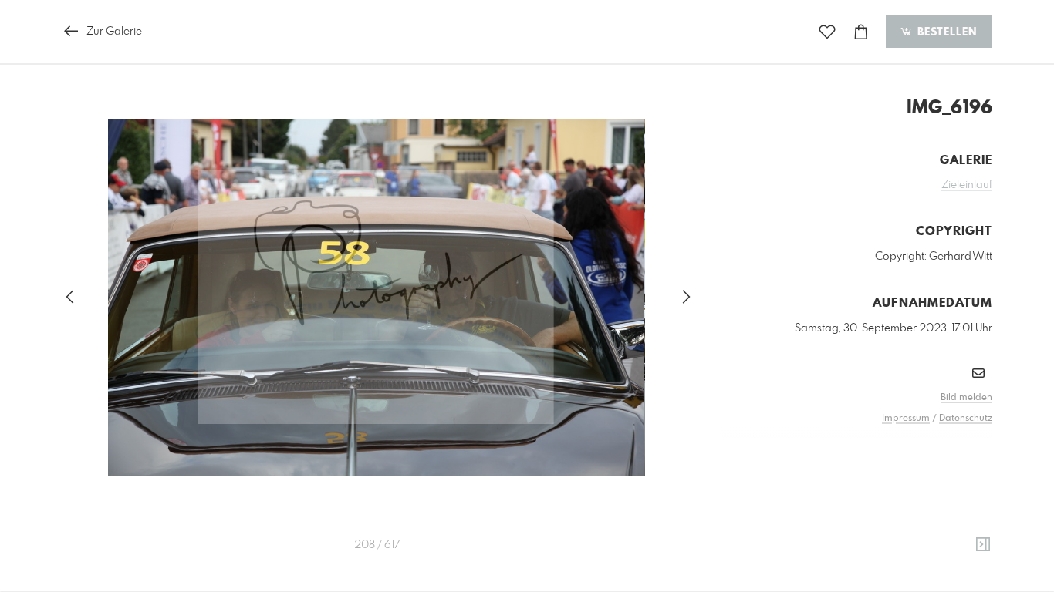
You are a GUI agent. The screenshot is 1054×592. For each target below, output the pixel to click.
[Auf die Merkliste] (827, 32)
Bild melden (966, 397)
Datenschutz (965, 418)
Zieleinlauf (966, 185)
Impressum (906, 418)
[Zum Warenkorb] (861, 32)
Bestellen (945, 32)
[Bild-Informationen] (983, 545)
